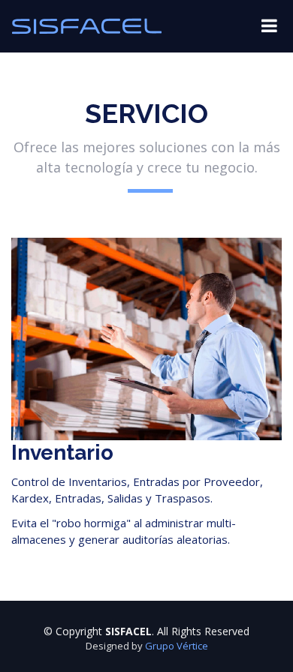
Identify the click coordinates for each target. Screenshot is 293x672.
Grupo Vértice (176, 645)
